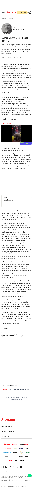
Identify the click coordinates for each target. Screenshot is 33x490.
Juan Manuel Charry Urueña (10, 332)
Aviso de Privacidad (8, 472)
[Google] (2, 467)
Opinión (10, 18)
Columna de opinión (8, 335)
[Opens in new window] (6, 467)
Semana (3, 18)
